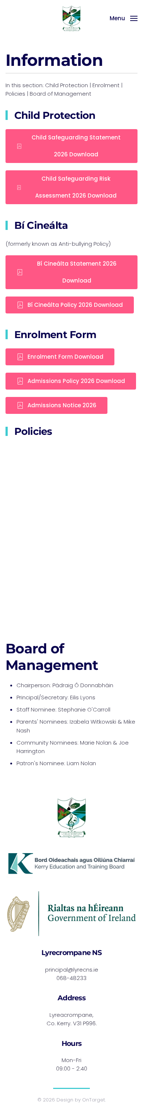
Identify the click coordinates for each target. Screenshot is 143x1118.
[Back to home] (71, 18)
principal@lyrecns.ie (71, 969)
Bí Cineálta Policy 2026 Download (75, 305)
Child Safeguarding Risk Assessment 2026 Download (76, 187)
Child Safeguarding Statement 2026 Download (76, 146)
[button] (124, 18)
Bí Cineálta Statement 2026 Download (77, 272)
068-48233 (71, 978)
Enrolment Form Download (65, 357)
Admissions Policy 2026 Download (76, 381)
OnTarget (93, 1099)
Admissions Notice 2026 (61, 405)
